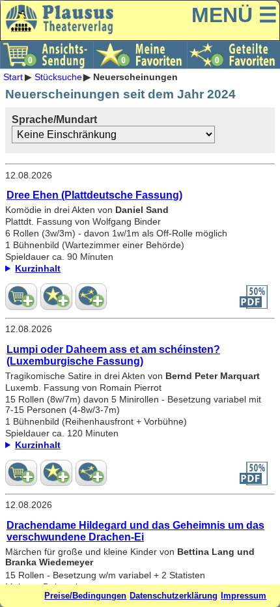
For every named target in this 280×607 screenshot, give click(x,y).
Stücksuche (58, 77)
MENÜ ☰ (234, 15)
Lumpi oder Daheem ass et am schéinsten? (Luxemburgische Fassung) (113, 355)
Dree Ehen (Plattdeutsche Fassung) (94, 195)
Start (13, 77)
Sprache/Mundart (54, 119)
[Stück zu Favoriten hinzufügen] (56, 296)
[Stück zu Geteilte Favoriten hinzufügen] (91, 296)
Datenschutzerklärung (173, 595)
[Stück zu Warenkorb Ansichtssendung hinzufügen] (21, 296)
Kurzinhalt (38, 445)
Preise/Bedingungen (85, 595)
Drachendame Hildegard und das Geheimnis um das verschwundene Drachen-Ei (135, 531)
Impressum (243, 595)
